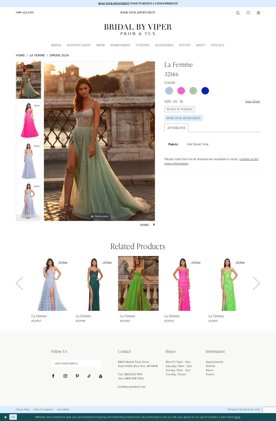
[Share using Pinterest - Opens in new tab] (154, 224)
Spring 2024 (59, 55)
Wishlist (210, 366)
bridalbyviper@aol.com (132, 386)
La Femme (37, 55)
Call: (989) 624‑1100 (130, 374)
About (209, 370)
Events (210, 374)
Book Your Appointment (184, 118)
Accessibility (63, 409)
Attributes (176, 128)
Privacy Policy (23, 409)
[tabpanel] (28, 81)
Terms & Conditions (43, 409)
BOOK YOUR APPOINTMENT (114, 3)
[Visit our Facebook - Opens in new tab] (53, 376)
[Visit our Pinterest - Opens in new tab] (77, 376)
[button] (258, 12)
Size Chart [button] (252, 101)
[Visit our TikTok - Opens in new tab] (89, 376)
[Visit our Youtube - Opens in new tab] (100, 376)
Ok (13, 417)
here (237, 417)
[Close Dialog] (5, 417)
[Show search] (238, 12)
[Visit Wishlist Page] (248, 12)
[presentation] (49, 283)
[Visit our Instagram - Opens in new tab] (65, 376)
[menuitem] (25, 12)
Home (20, 55)
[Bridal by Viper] (138, 29)
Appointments (214, 362)
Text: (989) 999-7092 (131, 378)
